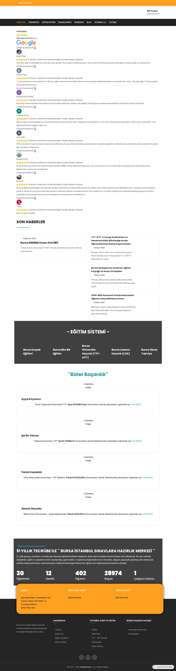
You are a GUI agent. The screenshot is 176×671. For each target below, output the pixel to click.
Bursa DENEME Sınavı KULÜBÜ (39, 242)
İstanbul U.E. (100, 22)
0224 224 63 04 (25, 3)
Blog (89, 22)
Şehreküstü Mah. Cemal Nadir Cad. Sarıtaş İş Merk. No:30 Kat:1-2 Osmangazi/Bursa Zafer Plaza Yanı (36, 603)
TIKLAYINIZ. (136, 404)
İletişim (112, 22)
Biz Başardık (134, 634)
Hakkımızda (33, 22)
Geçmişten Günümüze (138, 630)
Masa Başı (96, 634)
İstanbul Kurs (85, 667)
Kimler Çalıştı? (60, 642)
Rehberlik (79, 22)
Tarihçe (58, 630)
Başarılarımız (65, 22)
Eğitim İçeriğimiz (62, 638)
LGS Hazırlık (96, 642)
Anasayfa (20, 22)
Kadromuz (59, 634)
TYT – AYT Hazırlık (99, 638)
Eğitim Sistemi (48, 22)
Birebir (94, 630)
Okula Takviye (97, 646)
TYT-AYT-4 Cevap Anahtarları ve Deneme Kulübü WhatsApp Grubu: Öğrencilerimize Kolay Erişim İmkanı (111, 240)
